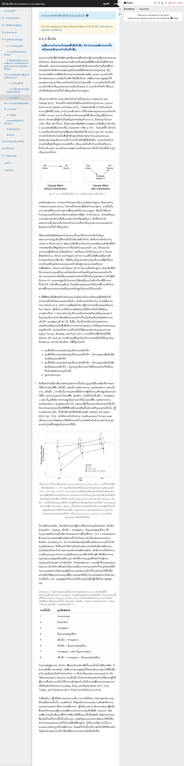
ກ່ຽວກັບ (106, 3)
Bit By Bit (23, 3)
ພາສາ (116, 3)
